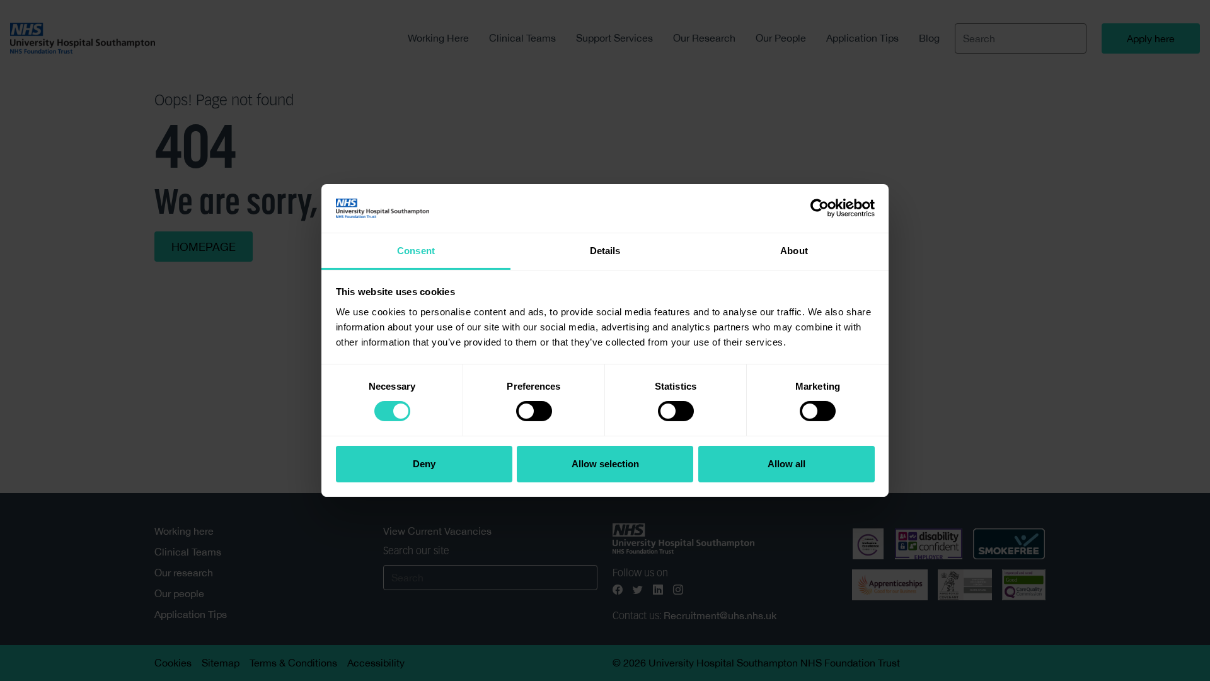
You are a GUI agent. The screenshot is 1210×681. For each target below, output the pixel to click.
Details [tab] (605, 250)
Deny (424, 463)
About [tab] (794, 250)
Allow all (786, 463)
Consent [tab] (416, 250)
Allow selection (605, 463)
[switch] (534, 411)
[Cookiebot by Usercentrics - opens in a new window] (819, 208)
